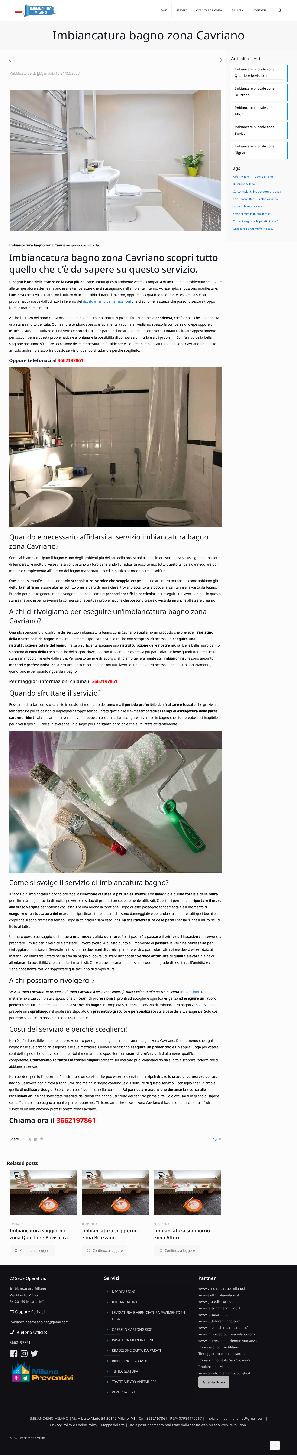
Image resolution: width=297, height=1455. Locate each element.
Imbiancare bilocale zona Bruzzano (254, 91)
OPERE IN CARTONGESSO (132, 1329)
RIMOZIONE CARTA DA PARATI (136, 1350)
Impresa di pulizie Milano (218, 1347)
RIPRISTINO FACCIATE (129, 1360)
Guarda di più (214, 1382)
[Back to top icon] (275, 1445)
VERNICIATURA (124, 1392)
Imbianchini (189, 991)
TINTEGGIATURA (125, 1371)
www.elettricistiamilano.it (218, 1295)
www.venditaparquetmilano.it (222, 1288)
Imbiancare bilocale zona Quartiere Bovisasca (254, 72)
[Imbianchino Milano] (35, 10)
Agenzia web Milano (203, 1424)
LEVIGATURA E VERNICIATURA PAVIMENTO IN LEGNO (148, 1315)
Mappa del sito (113, 1424)
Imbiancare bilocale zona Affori (254, 110)
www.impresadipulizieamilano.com (226, 1334)
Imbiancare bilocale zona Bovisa (254, 130)
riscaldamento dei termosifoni (107, 301)
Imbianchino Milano (214, 1366)
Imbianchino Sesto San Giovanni (224, 1360)
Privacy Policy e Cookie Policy (73, 1424)
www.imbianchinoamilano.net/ (223, 1327)
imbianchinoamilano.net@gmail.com (39, 1322)
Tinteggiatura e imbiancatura (221, 1353)
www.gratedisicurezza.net (218, 1301)
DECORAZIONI (123, 1291)
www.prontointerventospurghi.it (224, 1373)
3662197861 (70, 360)
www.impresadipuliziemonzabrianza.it (229, 1340)
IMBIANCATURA (125, 1302)
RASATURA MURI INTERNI (132, 1339)
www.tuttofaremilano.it (217, 1314)
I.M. (40, 73)
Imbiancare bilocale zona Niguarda (254, 149)
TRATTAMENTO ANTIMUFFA (134, 1381)
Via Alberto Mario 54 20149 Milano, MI (103, 1418)
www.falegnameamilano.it (219, 1308)
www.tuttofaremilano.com (219, 1321)
